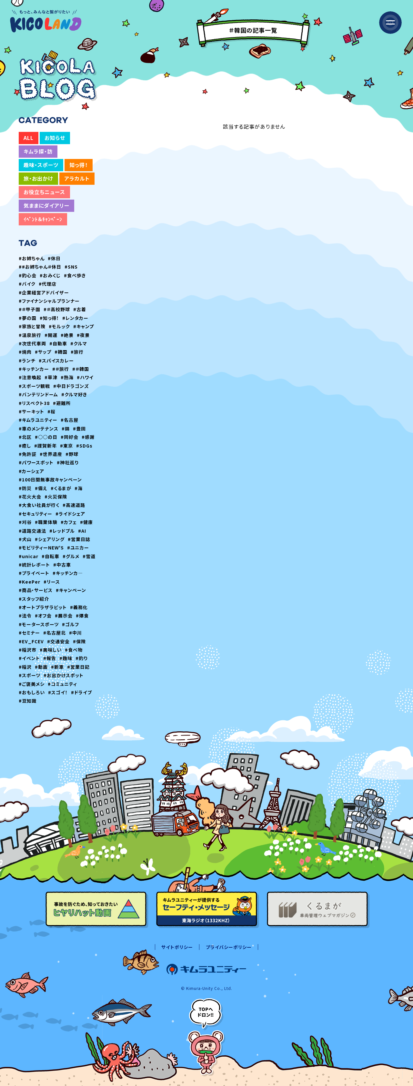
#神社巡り (67, 462)
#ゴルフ (70, 624)
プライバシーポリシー (229, 947)
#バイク (27, 284)
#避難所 (62, 403)
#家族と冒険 (32, 326)
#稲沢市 (27, 650)
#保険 (79, 641)
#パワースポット (36, 462)
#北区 (25, 437)
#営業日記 (78, 667)
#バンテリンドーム (38, 394)
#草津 (51, 377)
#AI (82, 531)
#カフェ (69, 522)
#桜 (51, 411)
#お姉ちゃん (32, 258)
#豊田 (79, 428)
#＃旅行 (60, 369)
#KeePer (29, 581)
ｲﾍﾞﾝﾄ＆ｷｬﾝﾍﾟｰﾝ (43, 219)
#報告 (49, 658)
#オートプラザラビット (43, 607)
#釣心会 (27, 275)
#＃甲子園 (29, 309)
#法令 (25, 615)
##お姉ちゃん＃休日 (40, 266)
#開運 (51, 335)
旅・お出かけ (38, 178)
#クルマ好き (74, 394)
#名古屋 (69, 420)
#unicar (28, 556)
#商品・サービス (36, 590)
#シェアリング (50, 539)
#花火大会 (30, 496)
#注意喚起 (30, 377)
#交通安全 (58, 641)
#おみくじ (50, 275)
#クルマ (78, 343)
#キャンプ (83, 326)
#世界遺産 (51, 454)
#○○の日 (46, 437)
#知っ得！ (49, 318)
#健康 (86, 522)
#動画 (41, 667)
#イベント (29, 658)
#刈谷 (25, 522)
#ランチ (27, 360)
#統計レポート (34, 564)
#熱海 (67, 377)
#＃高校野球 (57, 309)
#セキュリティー (35, 513)
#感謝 (88, 437)
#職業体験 (46, 522)
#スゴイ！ (58, 692)
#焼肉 (25, 352)
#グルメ (71, 556)
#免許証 (27, 454)
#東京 (66, 445)
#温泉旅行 (30, 335)
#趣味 (65, 658)
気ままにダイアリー (46, 205)
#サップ (43, 352)
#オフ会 (43, 615)
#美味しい (51, 650)
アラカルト (77, 178)
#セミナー (29, 632)
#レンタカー (75, 318)
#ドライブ (81, 692)
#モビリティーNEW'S (41, 547)
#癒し (25, 445)
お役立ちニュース (44, 192)
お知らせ (55, 138)
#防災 (25, 488)
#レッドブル (62, 531)
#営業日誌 (79, 539)
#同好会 (69, 437)
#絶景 (67, 335)
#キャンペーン (71, 590)
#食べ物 (74, 650)
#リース (52, 581)
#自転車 (50, 556)
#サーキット (31, 411)
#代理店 (47, 284)
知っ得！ (78, 165)
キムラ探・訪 (38, 151)
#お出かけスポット (64, 675)
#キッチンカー (34, 369)
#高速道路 (74, 505)
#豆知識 (27, 700)
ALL (29, 138)
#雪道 (89, 556)
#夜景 (83, 335)
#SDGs (84, 445)
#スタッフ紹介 (34, 599)
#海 (79, 488)
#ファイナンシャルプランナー (49, 301)
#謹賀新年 (45, 445)
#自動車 (58, 343)
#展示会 (64, 615)
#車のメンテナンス (38, 428)
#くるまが (61, 488)
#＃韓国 (80, 369)
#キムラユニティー (38, 420)
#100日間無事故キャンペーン (50, 479)
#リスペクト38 (34, 403)
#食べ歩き (75, 275)
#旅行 (77, 352)
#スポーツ (29, 675)
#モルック (59, 326)
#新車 (57, 667)
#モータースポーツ (39, 624)
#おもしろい (32, 692)
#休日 (54, 258)
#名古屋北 (54, 632)
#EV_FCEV (31, 641)
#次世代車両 (32, 343)
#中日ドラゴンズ (71, 386)
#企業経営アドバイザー (44, 292)
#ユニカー (78, 547)
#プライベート (34, 573)
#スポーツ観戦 (34, 386)
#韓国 (61, 352)
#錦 (66, 428)
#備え (41, 488)
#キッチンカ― (68, 573)
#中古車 (62, 564)
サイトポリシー (177, 947)
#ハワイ (85, 377)
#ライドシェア (70, 513)
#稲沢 (25, 667)
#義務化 (79, 607)
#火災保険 (56, 496)
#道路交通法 (32, 531)
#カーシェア (31, 471)
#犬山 (25, 539)
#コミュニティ (62, 684)
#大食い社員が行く (39, 505)
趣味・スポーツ (41, 165)
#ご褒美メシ (32, 684)
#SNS (71, 266)
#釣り (81, 658)
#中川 (75, 632)
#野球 (71, 454)
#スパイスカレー (56, 360)
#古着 (79, 309)
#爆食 (82, 615)
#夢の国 (27, 318)
